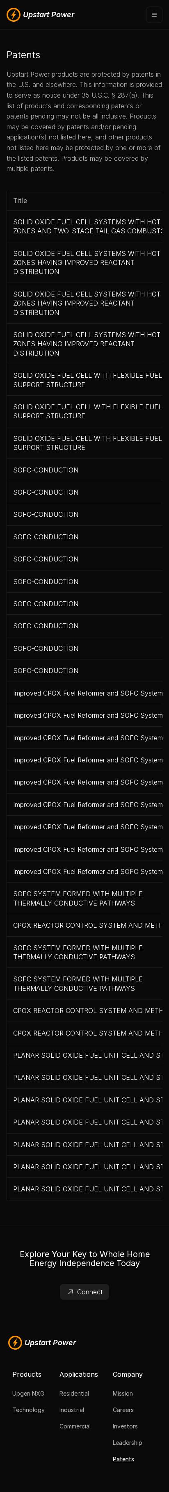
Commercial (75, 1426)
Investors (125, 1426)
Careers (123, 1409)
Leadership (127, 1442)
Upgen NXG (28, 1393)
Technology (28, 1409)
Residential (74, 1393)
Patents (123, 1458)
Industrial (71, 1409)
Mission (123, 1393)
